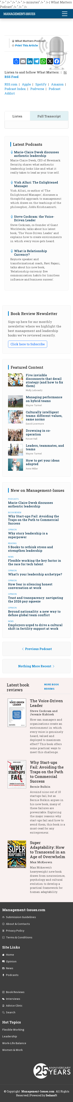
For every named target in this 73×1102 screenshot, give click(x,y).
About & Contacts (18, 923)
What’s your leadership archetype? (35, 574)
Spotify (41, 84)
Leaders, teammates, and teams (45, 447)
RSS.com (10, 84)
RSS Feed (11, 77)
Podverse (37, 89)
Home (10, 954)
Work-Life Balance (14, 1043)
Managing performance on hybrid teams (44, 399)
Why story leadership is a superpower (28, 535)
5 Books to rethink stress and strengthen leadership (30, 549)
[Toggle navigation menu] (65, 14)
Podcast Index (15, 89)
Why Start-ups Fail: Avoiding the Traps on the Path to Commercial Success (33, 519)
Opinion (11, 961)
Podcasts (12, 975)
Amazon (57, 84)
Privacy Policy (15, 930)
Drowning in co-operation (38, 432)
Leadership (9, 1036)
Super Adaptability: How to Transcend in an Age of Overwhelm (47, 849)
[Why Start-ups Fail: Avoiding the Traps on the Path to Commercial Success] (18, 799)
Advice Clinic (14, 1005)
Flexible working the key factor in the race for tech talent (34, 562)
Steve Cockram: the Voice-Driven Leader (34, 218)
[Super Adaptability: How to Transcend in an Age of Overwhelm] (18, 868)
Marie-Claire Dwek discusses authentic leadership (36, 154)
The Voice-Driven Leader (46, 703)
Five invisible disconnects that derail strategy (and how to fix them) (44, 380)
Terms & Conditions (19, 937)
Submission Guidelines (21, 917)
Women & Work (12, 1049)
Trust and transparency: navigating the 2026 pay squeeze (35, 599)
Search (10, 1012)
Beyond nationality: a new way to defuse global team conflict (34, 613)
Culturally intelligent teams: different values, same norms (44, 415)
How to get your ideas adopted (43, 462)
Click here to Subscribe (27, 344)
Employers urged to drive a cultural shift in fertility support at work (35, 626)
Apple (26, 84)
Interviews (13, 998)
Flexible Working (13, 1029)
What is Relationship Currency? (30, 252)
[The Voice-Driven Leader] (18, 727)
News (9, 968)
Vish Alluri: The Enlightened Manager (36, 184)
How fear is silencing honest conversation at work (30, 586)
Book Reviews (15, 992)
